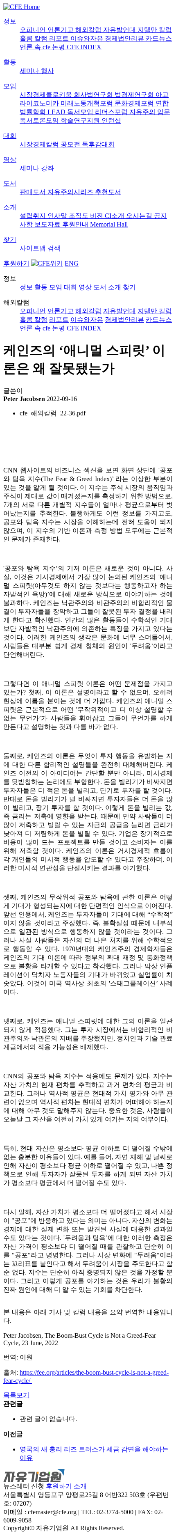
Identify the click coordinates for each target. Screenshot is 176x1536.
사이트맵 (33, 248)
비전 (97, 215)
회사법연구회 (94, 94)
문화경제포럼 (135, 103)
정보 (9, 21)
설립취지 (33, 215)
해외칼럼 (89, 29)
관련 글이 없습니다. (48, 1418)
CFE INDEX (84, 47)
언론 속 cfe (36, 47)
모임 (9, 86)
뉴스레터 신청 (23, 1486)
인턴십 (111, 120)
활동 (9, 62)
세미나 (30, 70)
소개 (9, 207)
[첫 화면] (21, 6)
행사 (47, 70)
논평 (59, 47)
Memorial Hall (109, 224)
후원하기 (16, 263)
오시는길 (140, 215)
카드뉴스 (159, 38)
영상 (9, 159)
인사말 (58, 215)
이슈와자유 (87, 38)
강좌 (47, 168)
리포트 (59, 38)
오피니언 (33, 29)
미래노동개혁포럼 (88, 103)
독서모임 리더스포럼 (98, 111)
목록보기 (16, 1395)
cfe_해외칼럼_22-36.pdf (53, 413)
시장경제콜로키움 (47, 94)
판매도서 (33, 191)
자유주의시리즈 (71, 191)
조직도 (79, 215)
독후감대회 (98, 144)
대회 (9, 135)
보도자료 (48, 224)
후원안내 (76, 224)
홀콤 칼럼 (34, 38)
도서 (9, 183)
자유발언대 (120, 29)
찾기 (9, 239)
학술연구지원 (81, 120)
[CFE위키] (47, 263)
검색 (54, 248)
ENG (72, 263)
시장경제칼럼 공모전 (51, 144)
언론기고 (61, 29)
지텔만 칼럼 (155, 29)
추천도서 (108, 191)
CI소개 (115, 215)
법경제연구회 (135, 94)
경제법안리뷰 (125, 38)
